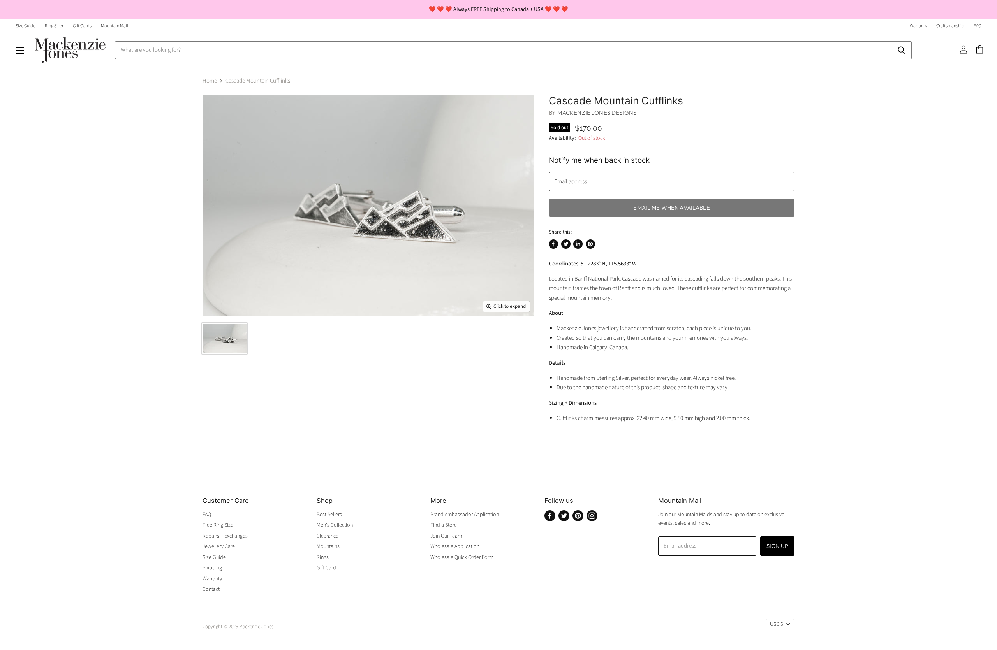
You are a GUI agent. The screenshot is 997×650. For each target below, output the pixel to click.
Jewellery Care (219, 546)
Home (210, 80)
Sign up (777, 546)
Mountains (328, 546)
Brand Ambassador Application (464, 514)
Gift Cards (82, 26)
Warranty (918, 26)
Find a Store (443, 525)
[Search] (901, 50)
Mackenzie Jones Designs (596, 112)
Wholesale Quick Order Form (461, 557)
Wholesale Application (454, 546)
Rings (323, 557)
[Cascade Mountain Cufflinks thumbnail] (224, 338)
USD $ (776, 624)
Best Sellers (329, 514)
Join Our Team (446, 536)
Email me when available (671, 207)
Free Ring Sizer (219, 525)
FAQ (977, 26)
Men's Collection (335, 525)
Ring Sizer (54, 26)
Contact (211, 589)
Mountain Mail (114, 26)
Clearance (327, 536)
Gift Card (326, 568)
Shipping (212, 568)
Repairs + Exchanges (225, 536)
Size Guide (25, 26)
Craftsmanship (950, 26)
